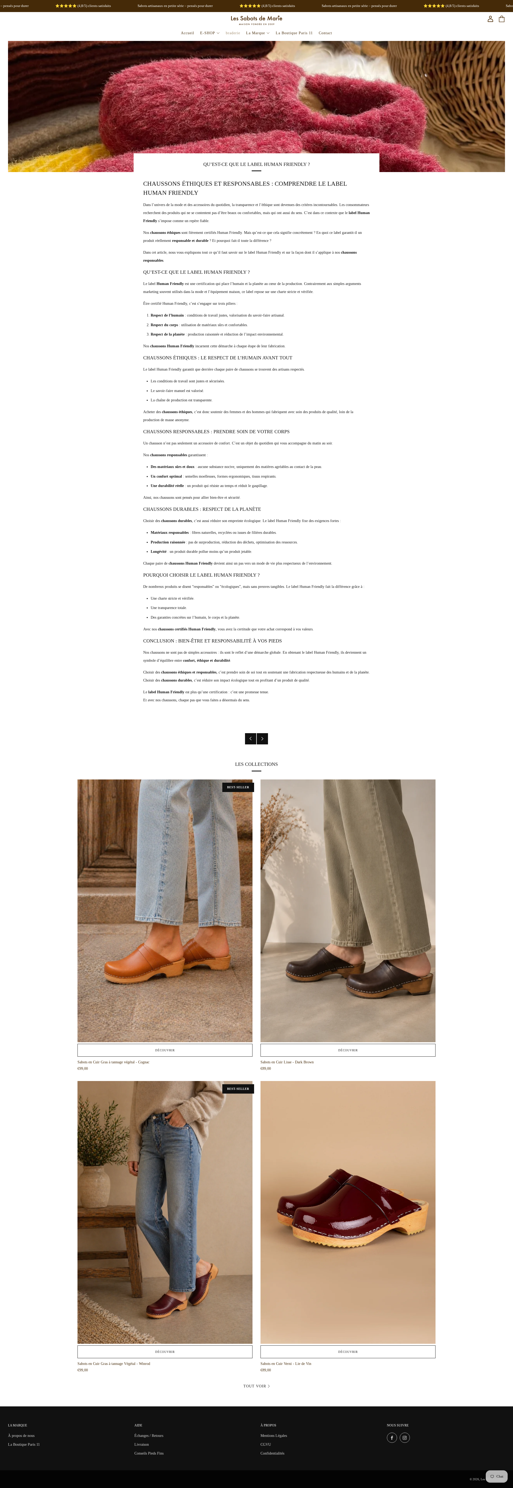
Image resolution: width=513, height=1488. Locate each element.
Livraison (141, 1445)
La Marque (255, 33)
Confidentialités (272, 1453)
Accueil (187, 33)
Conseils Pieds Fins (149, 1453)
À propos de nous (21, 1436)
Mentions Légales (274, 1436)
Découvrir (165, 1050)
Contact (325, 33)
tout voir (254, 1386)
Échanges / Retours (148, 1436)
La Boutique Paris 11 (294, 33)
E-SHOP (207, 33)
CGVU (266, 1445)
